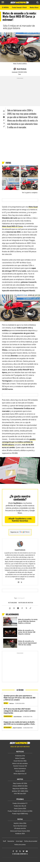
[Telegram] (4, 117)
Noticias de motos (25, 602)
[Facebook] (4, 120)
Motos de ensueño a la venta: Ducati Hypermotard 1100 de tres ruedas (27, 643)
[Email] (4, 114)
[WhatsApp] (4, 111)
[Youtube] (26, 851)
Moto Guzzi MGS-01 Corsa (12, 226)
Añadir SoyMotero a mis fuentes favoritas (20, 519)
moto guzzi (21, 598)
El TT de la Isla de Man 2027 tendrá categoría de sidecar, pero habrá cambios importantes (19, 711)
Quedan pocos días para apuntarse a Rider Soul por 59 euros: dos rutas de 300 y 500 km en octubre (19, 698)
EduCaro (11, 703)
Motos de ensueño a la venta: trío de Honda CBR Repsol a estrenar (26, 632)
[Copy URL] (4, 126)
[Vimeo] (23, 851)
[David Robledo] (15, 69)
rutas (5, 703)
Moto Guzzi (33, 207)
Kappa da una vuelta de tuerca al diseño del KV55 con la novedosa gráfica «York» (19, 723)
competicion (7, 716)
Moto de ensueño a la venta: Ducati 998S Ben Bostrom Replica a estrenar (28, 621)
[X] (4, 123)
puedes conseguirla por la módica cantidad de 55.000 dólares (19, 442)
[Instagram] (18, 582)
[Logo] (19, 2)
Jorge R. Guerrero (17, 727)
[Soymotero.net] (20, 743)
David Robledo (21, 69)
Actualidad (12, 602)
